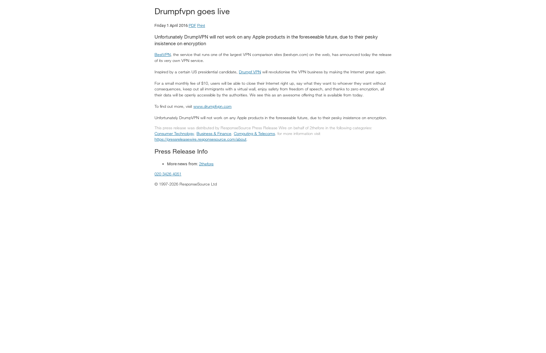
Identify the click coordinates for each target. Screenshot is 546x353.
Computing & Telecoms (254, 133)
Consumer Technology (174, 133)
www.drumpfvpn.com (212, 106)
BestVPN (163, 54)
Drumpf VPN (250, 71)
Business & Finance (214, 133)
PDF (192, 25)
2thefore (206, 163)
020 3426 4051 (168, 173)
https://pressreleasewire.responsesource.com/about (200, 139)
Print (201, 25)
